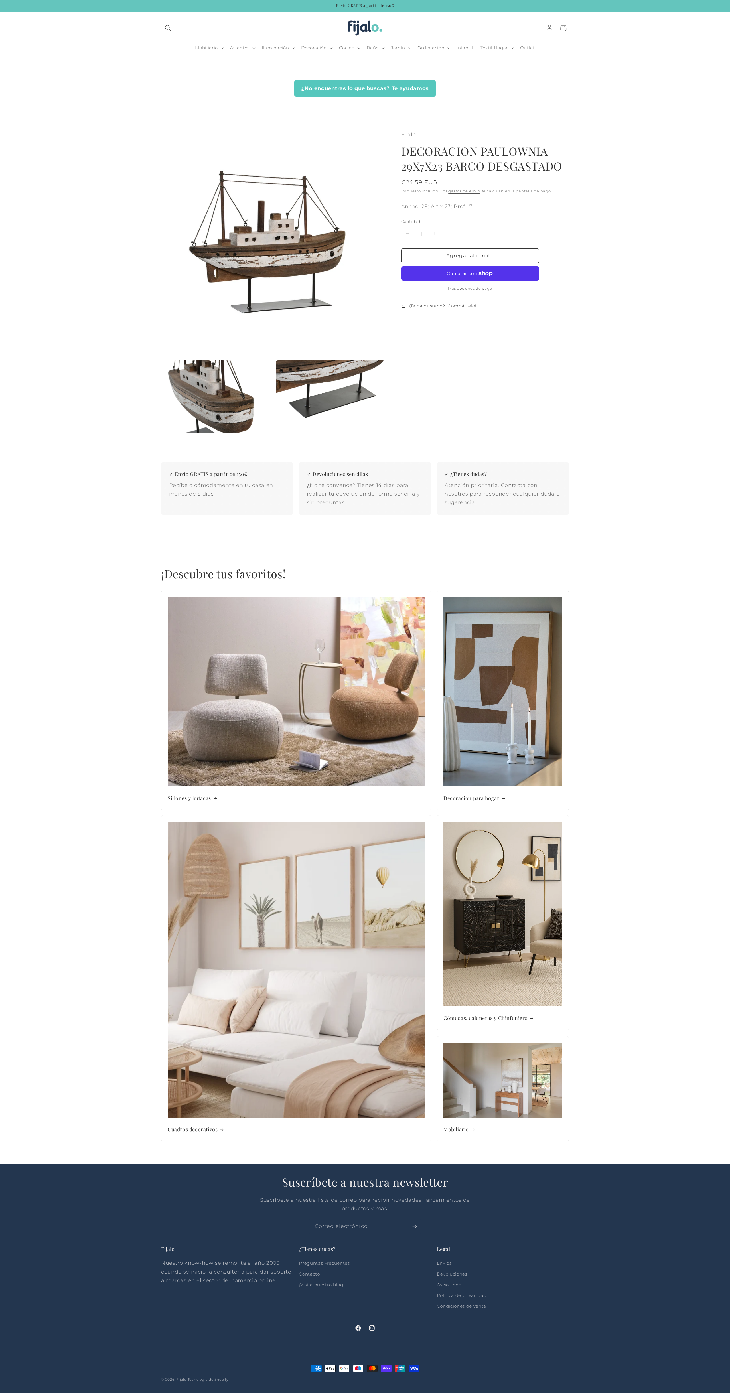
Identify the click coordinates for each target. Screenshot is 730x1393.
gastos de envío (464, 191)
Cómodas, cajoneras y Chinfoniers (485, 1018)
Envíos (444, 1263)
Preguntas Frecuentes (324, 1263)
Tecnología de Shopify (208, 1379)
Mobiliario (456, 1129)
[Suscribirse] (414, 1226)
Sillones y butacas (189, 798)
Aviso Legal (450, 1284)
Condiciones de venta (461, 1306)
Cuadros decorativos (193, 1129)
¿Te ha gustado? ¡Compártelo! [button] (442, 306)
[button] (168, 28)
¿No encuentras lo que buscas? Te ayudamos (365, 88)
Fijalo (181, 1379)
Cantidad (410, 221)
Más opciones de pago (470, 288)
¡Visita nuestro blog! (321, 1284)
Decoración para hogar (471, 798)
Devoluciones (452, 1274)
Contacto (309, 1274)
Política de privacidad (462, 1295)
